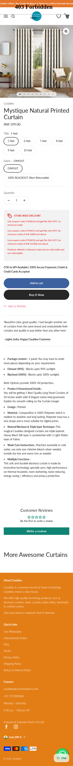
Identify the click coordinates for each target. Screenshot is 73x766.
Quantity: (9, 192)
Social (7, 650)
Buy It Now (36, 294)
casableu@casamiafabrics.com (21, 688)
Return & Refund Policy (17, 670)
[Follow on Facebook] (6, 726)
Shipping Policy (12, 663)
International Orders (15, 638)
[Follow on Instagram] (15, 726)
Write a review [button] (36, 531)
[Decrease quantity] (8, 200)
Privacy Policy (11, 657)
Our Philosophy (13, 631)
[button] (15, 306)
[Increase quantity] (24, 200)
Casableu (9, 103)
